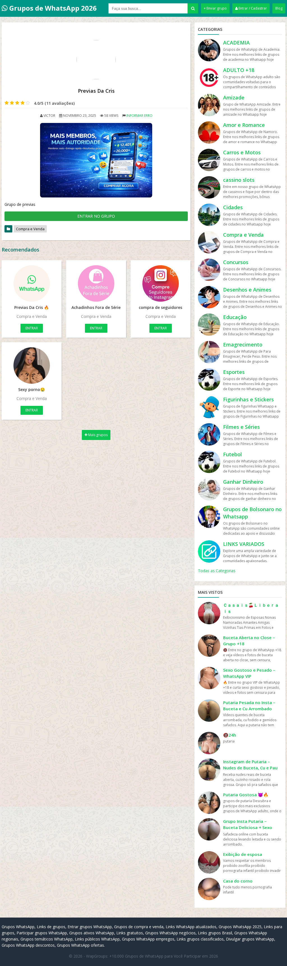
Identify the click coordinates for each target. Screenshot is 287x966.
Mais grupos (97, 434)
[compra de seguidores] (160, 283)
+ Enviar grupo (215, 8)
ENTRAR (32, 328)
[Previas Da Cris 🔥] (31, 283)
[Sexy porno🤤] (31, 365)
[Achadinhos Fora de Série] (96, 283)
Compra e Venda (30, 228)
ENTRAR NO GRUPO (96, 216)
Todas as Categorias (216, 570)
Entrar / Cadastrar (252, 8)
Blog (279, 8)
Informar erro (139, 115)
